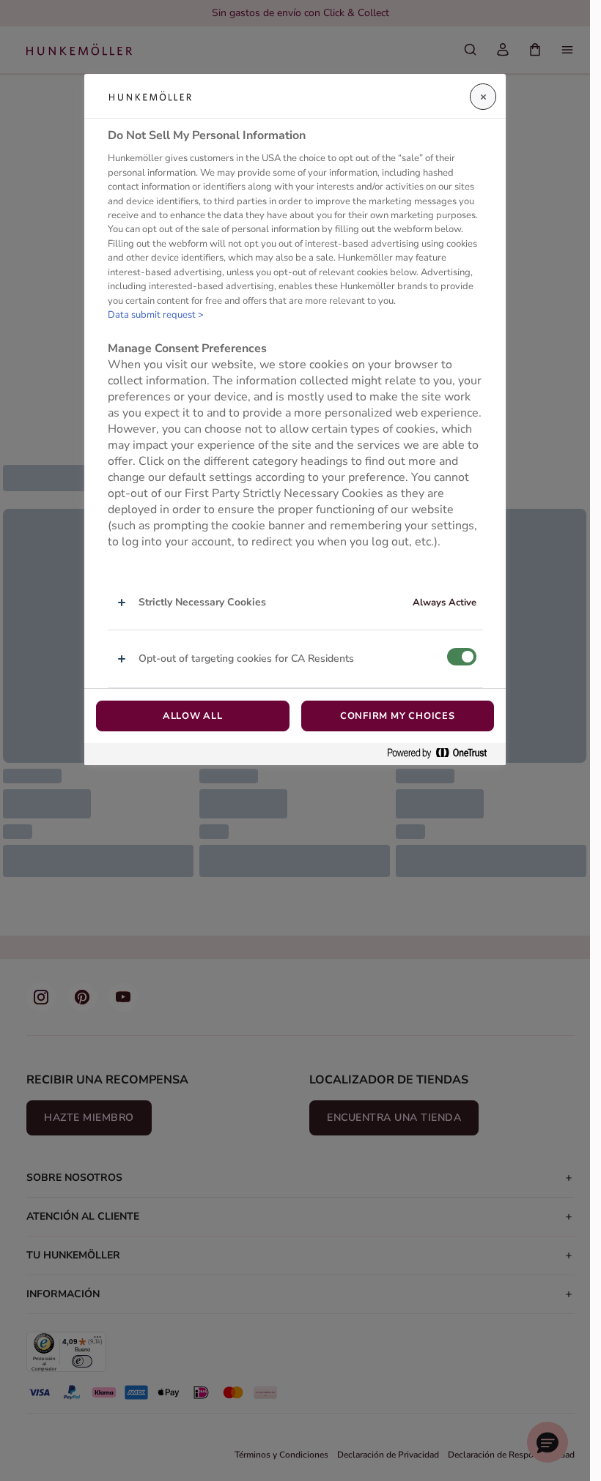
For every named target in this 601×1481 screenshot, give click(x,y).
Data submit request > (156, 314)
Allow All (193, 716)
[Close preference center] (483, 96)
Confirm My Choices (397, 716)
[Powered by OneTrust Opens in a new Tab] (442, 754)
